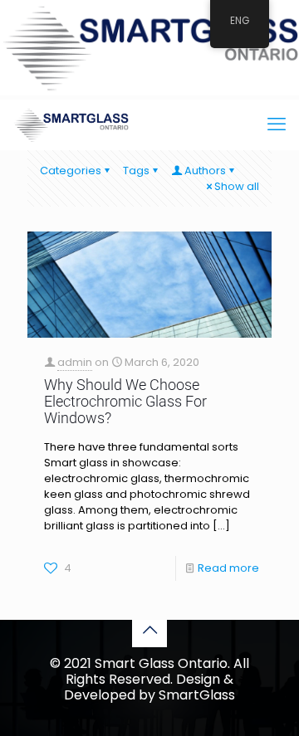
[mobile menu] (276, 124)
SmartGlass (197, 694)
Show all (236, 186)
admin (74, 362)
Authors (205, 170)
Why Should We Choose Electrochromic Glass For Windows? (125, 401)
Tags (136, 170)
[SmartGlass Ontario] (70, 124)
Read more (228, 568)
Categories (70, 170)
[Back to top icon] (149, 629)
